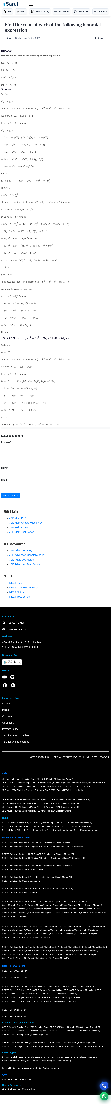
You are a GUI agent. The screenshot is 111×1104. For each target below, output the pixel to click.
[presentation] (10, 63)
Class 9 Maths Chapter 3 (96, 926)
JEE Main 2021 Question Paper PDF (54, 783)
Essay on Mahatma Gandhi (33, 1060)
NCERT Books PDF (14, 966)
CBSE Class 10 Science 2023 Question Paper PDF (72, 1043)
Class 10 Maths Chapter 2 (75, 901)
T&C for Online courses (15, 741)
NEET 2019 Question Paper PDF (80, 826)
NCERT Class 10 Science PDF (16, 990)
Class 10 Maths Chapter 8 (39, 909)
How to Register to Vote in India (16, 1079)
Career (6, 703)
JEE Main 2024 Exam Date (77, 786)
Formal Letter (23, 1068)
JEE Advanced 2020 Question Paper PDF (21, 807)
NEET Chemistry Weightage (60, 830)
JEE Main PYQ (18, 518)
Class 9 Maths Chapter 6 (61, 930)
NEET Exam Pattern (36, 830)
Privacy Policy (10, 729)
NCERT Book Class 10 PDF (15, 986)
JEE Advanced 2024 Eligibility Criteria (53, 811)
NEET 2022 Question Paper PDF (76, 822)
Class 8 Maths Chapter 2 (71, 947)
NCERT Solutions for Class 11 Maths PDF (55, 854)
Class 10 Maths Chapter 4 (39, 905)
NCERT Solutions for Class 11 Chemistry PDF (65, 858)
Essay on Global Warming (59, 1060)
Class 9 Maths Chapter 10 (62, 933)
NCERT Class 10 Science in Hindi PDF (49, 990)
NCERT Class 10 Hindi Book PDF (78, 986)
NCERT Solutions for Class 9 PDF (18, 877)
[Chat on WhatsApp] (104, 1096)
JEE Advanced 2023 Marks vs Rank (18, 811)
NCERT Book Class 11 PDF (15, 978)
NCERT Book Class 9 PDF (14, 1010)
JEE (4, 772)
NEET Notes (16, 592)
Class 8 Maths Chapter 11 (87, 954)
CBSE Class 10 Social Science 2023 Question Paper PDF (76, 1046)
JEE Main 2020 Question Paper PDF (89, 783)
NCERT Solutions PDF (16, 837)
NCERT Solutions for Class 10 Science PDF (22, 869)
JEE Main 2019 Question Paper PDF (19, 786)
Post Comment (10, 495)
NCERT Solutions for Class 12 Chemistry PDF (65, 846)
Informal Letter (8, 1068)
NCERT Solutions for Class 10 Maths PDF (55, 866)
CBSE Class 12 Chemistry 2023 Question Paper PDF (74, 1031)
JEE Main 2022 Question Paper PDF (19, 783)
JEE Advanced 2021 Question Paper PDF (61, 803)
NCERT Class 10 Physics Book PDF (59, 994)
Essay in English (9, 1057)
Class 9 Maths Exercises (38, 937)
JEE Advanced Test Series (24, 564)
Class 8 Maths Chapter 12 (14, 958)
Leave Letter (35, 1068)
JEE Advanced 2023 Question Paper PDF (70, 799)
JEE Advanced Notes (21, 559)
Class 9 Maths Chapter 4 (13, 930)
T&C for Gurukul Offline (15, 735)
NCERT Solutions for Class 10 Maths (19, 901)
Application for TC (51, 1068)
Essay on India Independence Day (80, 1057)
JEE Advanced (9, 799)
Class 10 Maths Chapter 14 (93, 912)
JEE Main (6, 779)
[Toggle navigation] (31, 4)
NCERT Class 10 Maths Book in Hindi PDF (22, 994)
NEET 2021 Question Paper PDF (17, 826)
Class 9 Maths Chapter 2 (71, 926)
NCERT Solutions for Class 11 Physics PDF (22, 858)
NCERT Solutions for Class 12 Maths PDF (55, 843)
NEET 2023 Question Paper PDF (44, 822)
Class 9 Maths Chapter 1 (47, 926)
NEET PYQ (15, 582)
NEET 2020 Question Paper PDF (49, 826)
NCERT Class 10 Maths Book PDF (85, 990)
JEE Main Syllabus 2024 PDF (50, 786)
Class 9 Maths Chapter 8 (13, 933)
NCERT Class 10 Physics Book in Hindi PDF (22, 997)
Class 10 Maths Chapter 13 (67, 912)
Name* (4, 467)
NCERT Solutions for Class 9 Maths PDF (53, 877)
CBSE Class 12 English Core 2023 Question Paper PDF (28, 1027)
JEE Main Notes (18, 527)
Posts (5, 709)
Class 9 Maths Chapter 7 (85, 930)
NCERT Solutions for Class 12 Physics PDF (22, 846)
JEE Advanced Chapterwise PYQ (28, 555)
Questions (8, 722)
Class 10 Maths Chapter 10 (90, 909)
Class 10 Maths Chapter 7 (14, 909)
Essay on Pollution (10, 1060)
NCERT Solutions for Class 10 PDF (18, 866)
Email (4, 479)
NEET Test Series (19, 596)
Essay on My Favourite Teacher (48, 1057)
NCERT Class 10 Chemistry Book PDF (62, 997)
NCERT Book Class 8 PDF (14, 1017)
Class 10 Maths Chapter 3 (14, 905)
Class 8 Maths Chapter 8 (13, 954)
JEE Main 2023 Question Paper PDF (58, 779)
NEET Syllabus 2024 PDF (14, 830)
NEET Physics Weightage (86, 830)
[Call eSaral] (104, 1086)
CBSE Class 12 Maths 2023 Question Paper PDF (77, 1027)
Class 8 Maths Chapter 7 (85, 951)
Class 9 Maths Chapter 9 (37, 933)
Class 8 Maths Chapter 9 (37, 954)
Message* (6, 441)
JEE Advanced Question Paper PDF (33, 799)
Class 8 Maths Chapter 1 (47, 947)
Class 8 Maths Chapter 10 (62, 954)
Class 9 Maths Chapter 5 (37, 930)
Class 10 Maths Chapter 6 (90, 905)
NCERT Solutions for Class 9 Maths (18, 926)
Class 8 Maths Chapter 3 (96, 947)
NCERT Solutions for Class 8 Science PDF (22, 892)
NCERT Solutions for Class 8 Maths (18, 947)
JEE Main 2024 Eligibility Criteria (17, 790)
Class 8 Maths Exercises (64, 958)
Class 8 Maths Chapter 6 (61, 951)
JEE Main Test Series (21, 532)
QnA (5, 1074)
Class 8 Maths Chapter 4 (13, 951)
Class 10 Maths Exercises (14, 916)
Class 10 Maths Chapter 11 (14, 912)
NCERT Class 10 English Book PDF (45, 986)
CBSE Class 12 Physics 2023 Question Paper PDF (25, 1031)
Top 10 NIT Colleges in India (70, 790)
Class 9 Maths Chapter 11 (87, 933)
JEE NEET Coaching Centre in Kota (18, 1089)
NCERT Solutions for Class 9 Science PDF (22, 881)
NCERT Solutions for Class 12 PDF (18, 843)
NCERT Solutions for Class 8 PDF (18, 888)
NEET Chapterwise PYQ (23, 587)
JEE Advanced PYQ (20, 550)
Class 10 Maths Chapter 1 (50, 901)
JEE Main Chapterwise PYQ (25, 522)
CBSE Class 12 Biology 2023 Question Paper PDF (25, 1034)
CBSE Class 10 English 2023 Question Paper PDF (25, 1046)
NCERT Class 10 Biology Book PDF (18, 1001)
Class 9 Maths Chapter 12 (14, 937)
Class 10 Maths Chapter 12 (41, 912)
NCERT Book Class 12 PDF (15, 971)
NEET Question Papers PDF (15, 822)
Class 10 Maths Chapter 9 (65, 909)
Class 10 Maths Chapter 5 (65, 905)
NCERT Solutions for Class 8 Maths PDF (53, 888)
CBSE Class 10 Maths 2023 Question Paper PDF (25, 1043)
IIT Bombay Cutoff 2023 (44, 790)
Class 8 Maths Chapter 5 (37, 951)
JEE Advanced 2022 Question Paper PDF (21, 803)
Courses (7, 716)
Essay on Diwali (26, 1057)
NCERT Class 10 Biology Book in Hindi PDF (56, 1001)
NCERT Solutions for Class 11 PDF (18, 854)
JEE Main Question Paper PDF (26, 779)
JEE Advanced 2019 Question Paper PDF (61, 807)
